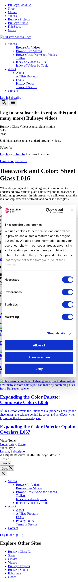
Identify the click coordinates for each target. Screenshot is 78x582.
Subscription (18, 451)
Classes (12, 12)
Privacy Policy (25, 83)
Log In (4, 97)
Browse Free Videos (29, 51)
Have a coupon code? (13, 161)
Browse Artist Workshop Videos (36, 54)
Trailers (20, 58)
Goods (12, 30)
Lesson (4, 451)
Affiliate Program (27, 76)
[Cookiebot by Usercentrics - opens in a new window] (47, 210)
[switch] (67, 292)
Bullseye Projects (19, 19)
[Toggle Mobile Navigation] (13, 102)
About (12, 69)
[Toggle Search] (4, 102)
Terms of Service (26, 87)
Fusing (22, 444)
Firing (12, 444)
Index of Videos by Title (31, 62)
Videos (12, 15)
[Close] (3, 473)
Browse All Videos (28, 47)
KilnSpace (14, 26)
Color (3, 444)
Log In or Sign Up (11, 534)
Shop (11, 8)
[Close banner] (72, 210)
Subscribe (15, 97)
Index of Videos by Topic (32, 65)
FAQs (20, 80)
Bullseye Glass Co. (20, 5)
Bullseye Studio (18, 23)
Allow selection (39, 357)
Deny (39, 368)
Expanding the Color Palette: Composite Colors (30, 399)
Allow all (39, 345)
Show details (56, 333)
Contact (13, 90)
